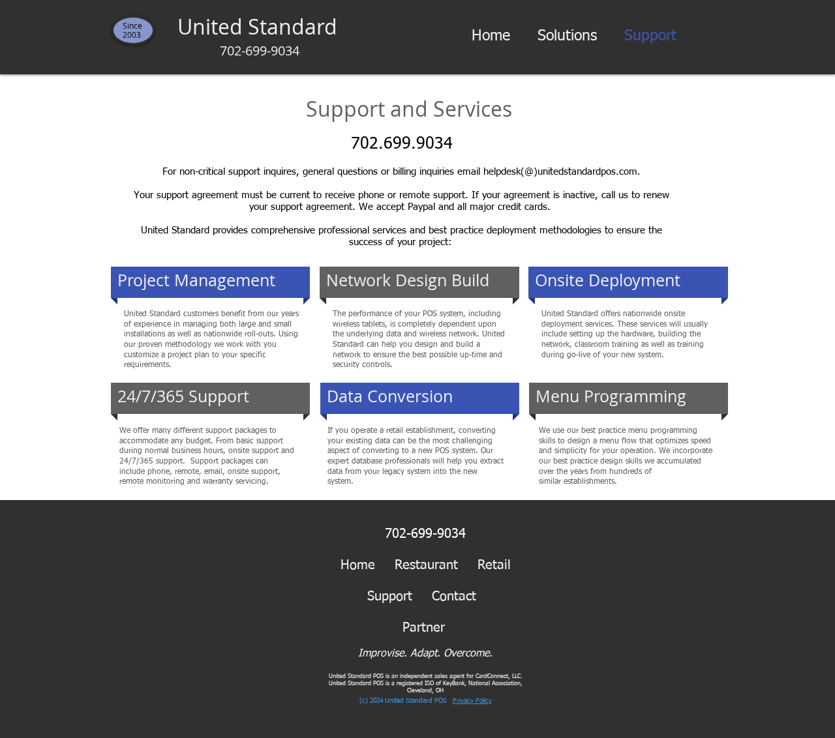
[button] (567, 36)
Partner (433, 627)
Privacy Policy (472, 701)
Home (358, 565)
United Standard (259, 35)
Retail (494, 565)
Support (389, 596)
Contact (454, 596)
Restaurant (426, 565)
